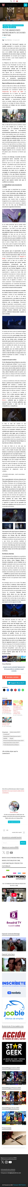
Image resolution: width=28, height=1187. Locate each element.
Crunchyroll (6, 734)
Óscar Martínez (8, 40)
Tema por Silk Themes (19, 1185)
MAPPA (5, 738)
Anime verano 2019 (15, 732)
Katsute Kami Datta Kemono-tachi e (12, 736)
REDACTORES (12, 27)
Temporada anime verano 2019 (11, 742)
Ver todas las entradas (14, 822)
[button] (7, 526)
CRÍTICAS (5, 27)
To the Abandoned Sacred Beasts (11, 744)
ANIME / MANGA (7, 25)
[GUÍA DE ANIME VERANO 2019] (7, 720)
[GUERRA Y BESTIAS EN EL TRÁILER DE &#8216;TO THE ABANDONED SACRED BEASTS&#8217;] (7, 702)
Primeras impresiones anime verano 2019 (13, 740)
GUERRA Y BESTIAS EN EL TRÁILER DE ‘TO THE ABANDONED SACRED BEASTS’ (6, 709)
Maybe (11, 738)
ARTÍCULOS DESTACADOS (17, 25)
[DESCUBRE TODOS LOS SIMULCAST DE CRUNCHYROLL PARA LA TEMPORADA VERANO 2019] (18, 702)
